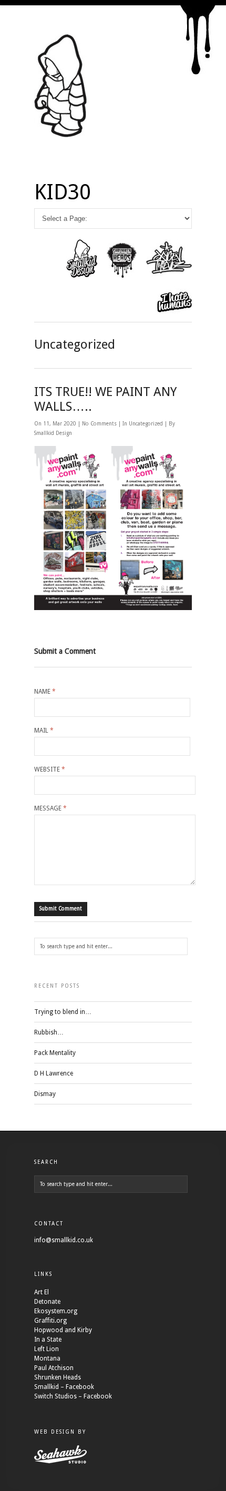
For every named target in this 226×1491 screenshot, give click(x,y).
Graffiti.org (50, 1320)
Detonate (47, 1301)
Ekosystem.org (55, 1311)
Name (45, 691)
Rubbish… (49, 1032)
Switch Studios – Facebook (73, 1396)
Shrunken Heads (57, 1377)
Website (49, 769)
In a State (47, 1339)
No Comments (100, 424)
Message (50, 808)
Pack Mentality (55, 1053)
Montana (47, 1358)
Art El (41, 1292)
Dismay (45, 1094)
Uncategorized (146, 424)
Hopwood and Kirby (63, 1330)
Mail (44, 730)
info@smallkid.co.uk (63, 1240)
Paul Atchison (54, 1368)
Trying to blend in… (62, 1012)
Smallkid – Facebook (64, 1387)
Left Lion (46, 1349)
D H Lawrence (53, 1073)
